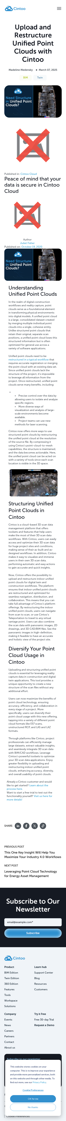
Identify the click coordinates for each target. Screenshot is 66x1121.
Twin (40, 77)
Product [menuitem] (9, 967)
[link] (15, 8)
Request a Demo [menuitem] (44, 1025)
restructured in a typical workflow (28, 359)
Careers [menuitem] (8, 1030)
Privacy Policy (39, 1082)
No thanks (33, 1107)
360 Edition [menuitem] (11, 983)
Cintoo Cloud (29, 173)
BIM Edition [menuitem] (11, 972)
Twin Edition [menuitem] (11, 978)
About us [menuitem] (9, 1047)
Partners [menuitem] (9, 1036)
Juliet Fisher (27, 243)
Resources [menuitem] (40, 983)
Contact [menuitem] (9, 1042)
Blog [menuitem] (37, 978)
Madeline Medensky (21, 69)
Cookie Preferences (33, 1090)
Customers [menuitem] (40, 989)
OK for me (33, 1098)
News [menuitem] (7, 1025)
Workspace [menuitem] (10, 1000)
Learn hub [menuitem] (40, 967)
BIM (25, 77)
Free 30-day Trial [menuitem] (44, 1019)
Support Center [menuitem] (43, 972)
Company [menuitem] (10, 1014)
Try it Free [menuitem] (40, 1014)
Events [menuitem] (8, 1019)
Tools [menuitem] (7, 995)
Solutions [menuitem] (10, 1006)
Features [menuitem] (9, 989)
